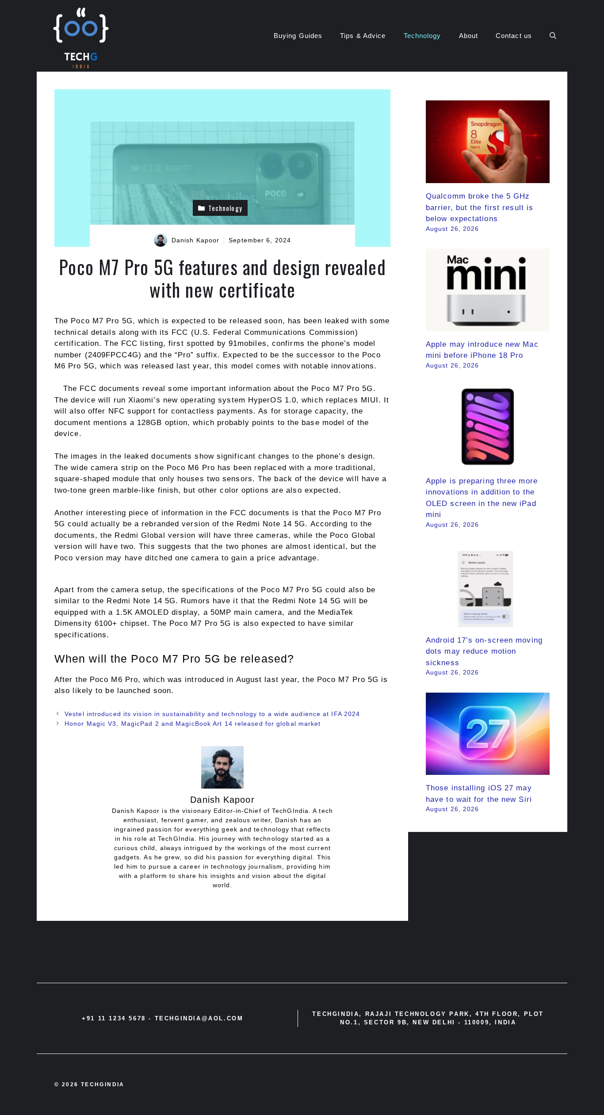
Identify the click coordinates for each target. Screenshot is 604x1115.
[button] (553, 36)
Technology (422, 35)
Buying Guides (298, 35)
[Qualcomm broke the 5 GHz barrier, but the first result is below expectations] (488, 177)
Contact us (514, 35)
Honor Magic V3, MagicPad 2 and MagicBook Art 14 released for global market (193, 723)
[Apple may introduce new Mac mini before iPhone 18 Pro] (488, 325)
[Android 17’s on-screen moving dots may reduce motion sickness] (488, 621)
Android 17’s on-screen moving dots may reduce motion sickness (484, 651)
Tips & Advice (363, 35)
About (468, 35)
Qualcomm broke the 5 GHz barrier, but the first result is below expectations (479, 207)
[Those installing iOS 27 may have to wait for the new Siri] (488, 769)
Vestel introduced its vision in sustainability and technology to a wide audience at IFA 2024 (212, 713)
